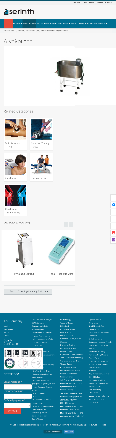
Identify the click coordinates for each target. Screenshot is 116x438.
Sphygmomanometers (40, 352)
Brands (100, 3)
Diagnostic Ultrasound (40, 381)
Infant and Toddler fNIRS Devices (69, 410)
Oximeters (36, 397)
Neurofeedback (37, 403)
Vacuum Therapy (66, 323)
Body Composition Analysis (42, 320)
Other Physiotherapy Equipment (55, 31)
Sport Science (42, 23)
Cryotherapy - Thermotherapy (71, 355)
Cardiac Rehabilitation (68, 374)
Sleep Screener (37, 378)
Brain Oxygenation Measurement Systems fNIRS (71, 406)
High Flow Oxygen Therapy (42, 371)
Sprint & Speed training (97, 399)
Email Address (13, 382)
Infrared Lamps (66, 351)
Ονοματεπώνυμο (13, 391)
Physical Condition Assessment (39, 329)
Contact (108, 3)
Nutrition (16, 23)
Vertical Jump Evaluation (98, 345)
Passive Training (66, 390)
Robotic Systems (66, 377)
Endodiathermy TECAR (68, 348)
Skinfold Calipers (95, 377)
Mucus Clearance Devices (42, 387)
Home (21, 31)
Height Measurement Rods (42, 339)
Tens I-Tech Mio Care (61, 273)
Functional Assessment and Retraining (71, 383)
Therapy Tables (66, 364)
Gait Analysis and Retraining (71, 380)
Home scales (37, 345)
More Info (69, 431)
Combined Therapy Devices (70, 339)
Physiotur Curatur (24, 273)
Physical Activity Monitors (41, 336)
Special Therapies (77, 23)
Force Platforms (95, 387)
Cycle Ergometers (38, 393)
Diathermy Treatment (68, 345)
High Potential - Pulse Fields (43, 406)
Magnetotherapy (66, 336)
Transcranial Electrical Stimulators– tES (68, 400)
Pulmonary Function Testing (43, 365)
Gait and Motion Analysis (98, 383)
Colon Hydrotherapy (39, 416)
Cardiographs (94, 329)
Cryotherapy (93, 403)
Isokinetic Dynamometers (98, 364)
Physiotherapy (28, 23)
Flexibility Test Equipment (98, 361)
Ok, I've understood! (53, 431)
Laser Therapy (65, 332)
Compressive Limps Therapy (71, 361)
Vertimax (92, 371)
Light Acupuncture (39, 410)
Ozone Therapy (38, 419)
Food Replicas (37, 349)
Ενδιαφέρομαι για (14, 400)
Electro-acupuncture (39, 413)
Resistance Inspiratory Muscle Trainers (43, 384)
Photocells (92, 349)
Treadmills (36, 390)
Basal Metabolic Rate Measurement (40, 326)
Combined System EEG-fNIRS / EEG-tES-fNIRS (72, 416)
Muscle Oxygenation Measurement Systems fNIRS (71, 413)
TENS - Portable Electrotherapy (71, 358)
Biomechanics (55, 23)
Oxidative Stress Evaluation (42, 333)
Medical (65, 23)
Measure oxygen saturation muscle (99, 396)
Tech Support (88, 3)
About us (76, 3)
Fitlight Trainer (94, 358)
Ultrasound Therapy (67, 329)
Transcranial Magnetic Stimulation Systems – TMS (71, 393)
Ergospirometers (38, 368)
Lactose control (37, 358)
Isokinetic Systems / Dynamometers (68, 387)
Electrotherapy (65, 320)
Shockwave (64, 342)
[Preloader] (24, 250)
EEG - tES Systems (67, 403)
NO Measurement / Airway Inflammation (42, 374)
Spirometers (36, 362)
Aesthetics (91, 23)
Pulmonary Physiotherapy (70, 371)
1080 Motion (93, 393)
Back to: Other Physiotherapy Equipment (29, 291)
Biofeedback (64, 326)
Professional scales (39, 342)
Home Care (101, 23)
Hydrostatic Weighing (97, 380)
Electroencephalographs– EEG (71, 397)
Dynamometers (95, 368)
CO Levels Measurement (41, 400)
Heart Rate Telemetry (97, 352)
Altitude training (95, 390)
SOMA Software (38, 323)
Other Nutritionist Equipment (43, 355)
